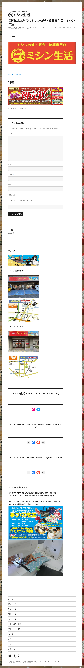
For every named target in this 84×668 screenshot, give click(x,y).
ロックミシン (13, 619)
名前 (10, 164)
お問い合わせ (13, 649)
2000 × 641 (22, 109)
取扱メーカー (13, 604)
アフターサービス (14, 629)
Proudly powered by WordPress (55, 662)
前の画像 (11, 75)
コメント (11, 134)
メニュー (13, 36)
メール (11, 174)
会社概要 (11, 634)
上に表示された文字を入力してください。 (22, 200)
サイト (10, 184)
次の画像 (18, 75)
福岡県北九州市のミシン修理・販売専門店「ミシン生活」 (25, 662)
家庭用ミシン (13, 609)
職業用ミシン (13, 614)
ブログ (10, 644)
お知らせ (11, 639)
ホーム (10, 599)
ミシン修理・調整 (14, 624)
